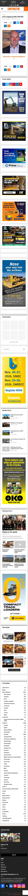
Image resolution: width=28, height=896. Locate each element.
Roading (6, 770)
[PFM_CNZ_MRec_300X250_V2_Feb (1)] (14, 167)
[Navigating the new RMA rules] (6, 432)
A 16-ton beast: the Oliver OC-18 (18, 439)
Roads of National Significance (11, 773)
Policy (3, 807)
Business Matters (8, 730)
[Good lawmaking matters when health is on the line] (8, 559)
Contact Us (3, 869)
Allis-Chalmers (7, 694)
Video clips (6, 782)
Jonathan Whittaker (7, 19)
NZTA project (7, 759)
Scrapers (6, 708)
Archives (6, 725)
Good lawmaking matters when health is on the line (7, 566)
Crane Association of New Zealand (10, 788)
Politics (4, 809)
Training (6, 779)
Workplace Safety (8, 784)
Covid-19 (4, 786)
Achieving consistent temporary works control (16, 447)
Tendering (4, 816)
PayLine (4, 804)
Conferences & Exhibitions (10, 739)
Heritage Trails (7, 748)
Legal (3, 793)
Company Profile (7, 736)
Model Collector (6, 795)
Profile (5, 764)
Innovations (6, 752)
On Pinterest (6, 317)
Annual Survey (5, 687)
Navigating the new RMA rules (16, 431)
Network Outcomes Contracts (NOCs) (12, 757)
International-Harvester (9, 703)
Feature (4, 791)
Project (4, 813)
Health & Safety (7, 741)
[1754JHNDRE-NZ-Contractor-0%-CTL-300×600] (14, 620)
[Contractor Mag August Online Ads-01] (14, 220)
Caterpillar (6, 696)
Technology (6, 777)
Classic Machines (6, 692)
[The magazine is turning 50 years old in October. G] (8, 661)
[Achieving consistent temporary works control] (6, 449)
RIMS (5, 768)
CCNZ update (7, 732)
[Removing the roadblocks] (8, 544)
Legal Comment (7, 754)
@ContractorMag (14, 342)
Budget (3, 690)
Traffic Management (6, 818)
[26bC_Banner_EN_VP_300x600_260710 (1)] (14, 403)
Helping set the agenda (16, 423)
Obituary (4, 800)
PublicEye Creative (16, 894)
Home (2, 862)
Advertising (3, 867)
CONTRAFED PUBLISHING (13, 2)
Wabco (5, 715)
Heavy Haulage (7, 743)
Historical (6, 750)
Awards (5, 727)
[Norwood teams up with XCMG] (6, 416)
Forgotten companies (9, 701)
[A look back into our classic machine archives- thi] (8, 637)
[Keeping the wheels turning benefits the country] (20, 559)
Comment (6, 734)
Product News (5, 811)
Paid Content (5, 802)
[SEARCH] (24, 349)
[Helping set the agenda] (6, 424)
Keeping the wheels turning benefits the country (19, 566)
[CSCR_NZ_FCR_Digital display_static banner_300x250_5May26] (14, 140)
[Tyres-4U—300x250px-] (14, 245)
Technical (6, 775)
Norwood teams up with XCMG (16, 415)
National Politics (6, 798)
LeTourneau (6, 705)
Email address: (4, 848)
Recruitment (6, 766)
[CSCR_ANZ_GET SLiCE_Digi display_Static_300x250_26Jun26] (14, 194)
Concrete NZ (5, 717)
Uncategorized (5, 820)
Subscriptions (4, 871)
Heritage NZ (6, 745)
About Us (3, 864)
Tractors (6, 712)
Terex (5, 710)
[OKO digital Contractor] (14, 503)
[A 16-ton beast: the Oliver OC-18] (6, 440)
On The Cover (7, 761)
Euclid (5, 699)
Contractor (4, 723)
